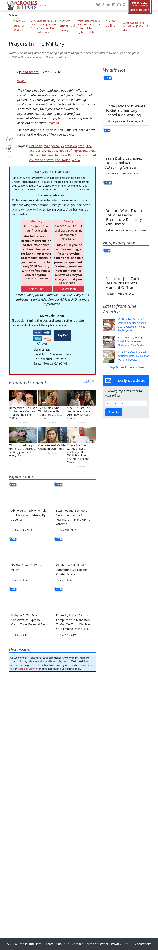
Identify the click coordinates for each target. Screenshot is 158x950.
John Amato (30, 72)
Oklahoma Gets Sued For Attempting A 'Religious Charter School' (72, 569)
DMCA (128, 944)
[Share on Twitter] (10, 148)
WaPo (21, 81)
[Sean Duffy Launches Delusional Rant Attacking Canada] (126, 141)
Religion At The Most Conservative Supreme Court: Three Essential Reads (30, 620)
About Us (62, 944)
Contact (77, 944)
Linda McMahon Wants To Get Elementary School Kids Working (125, 110)
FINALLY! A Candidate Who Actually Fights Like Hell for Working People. (133, 356)
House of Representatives (77, 151)
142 (57, 484)
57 (11, 539)
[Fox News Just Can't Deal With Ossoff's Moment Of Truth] (126, 261)
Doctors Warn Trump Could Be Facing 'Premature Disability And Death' (123, 217)
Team (50, 944)
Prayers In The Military (36, 43)
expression (69, 146)
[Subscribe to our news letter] (119, 4)
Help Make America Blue (126, 367)
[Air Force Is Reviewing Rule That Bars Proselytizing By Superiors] (30, 494)
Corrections (143, 944)
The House (62, 160)
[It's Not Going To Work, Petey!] (30, 548)
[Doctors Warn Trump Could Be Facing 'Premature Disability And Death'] (126, 193)
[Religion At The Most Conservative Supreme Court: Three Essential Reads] (30, 599)
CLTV (43, 5)
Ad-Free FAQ (68, 299)
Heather (109, 293)
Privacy (116, 944)
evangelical (52, 146)
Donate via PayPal (62, 335)
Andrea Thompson (115, 230)
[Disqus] (52, 795)
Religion (47, 155)
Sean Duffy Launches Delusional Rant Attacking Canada (123, 163)
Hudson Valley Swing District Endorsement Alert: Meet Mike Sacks (131, 341)
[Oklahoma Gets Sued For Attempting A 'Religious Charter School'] (75, 548)
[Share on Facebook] (10, 140)
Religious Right (64, 155)
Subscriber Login (140, 9)
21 (105, 250)
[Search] (124, 4)
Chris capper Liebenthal (117, 121)
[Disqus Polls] (52, 714)
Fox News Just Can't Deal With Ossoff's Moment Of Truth (122, 283)
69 (11, 484)
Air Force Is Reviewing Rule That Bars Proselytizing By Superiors (28, 515)
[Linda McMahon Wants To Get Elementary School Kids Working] (126, 89)
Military (34, 155)
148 (106, 182)
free (81, 146)
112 (57, 539)
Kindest (42, 343)
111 (106, 78)
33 (11, 589)
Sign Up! (114, 412)
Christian (35, 146)
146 (57, 589)
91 (105, 130)
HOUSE (52, 151)
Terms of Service (27, 668)
